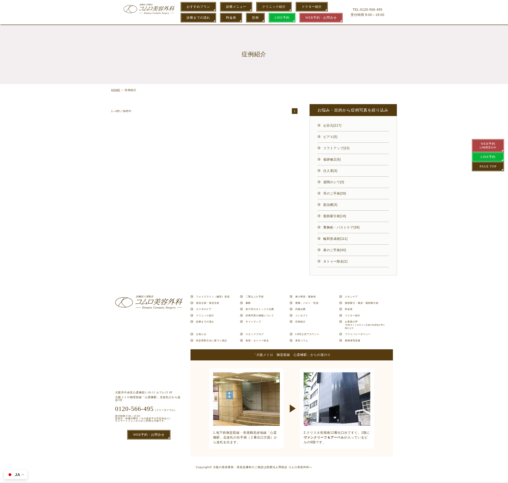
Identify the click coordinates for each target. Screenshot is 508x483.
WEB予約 (487, 145)
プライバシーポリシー (358, 334)
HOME (115, 90)
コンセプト (301, 315)
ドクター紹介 (312, 6)
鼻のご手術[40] (334, 250)
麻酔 (248, 303)
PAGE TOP (488, 166)
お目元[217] (332, 125)
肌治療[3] (330, 204)
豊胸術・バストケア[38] (341, 227)
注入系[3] (330, 170)
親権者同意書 (352, 340)
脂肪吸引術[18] (334, 216)
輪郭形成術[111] (335, 238)
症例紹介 (300, 321)
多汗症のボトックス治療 (260, 309)
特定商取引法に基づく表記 (211, 340)
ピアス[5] (330, 136)
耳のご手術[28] (334, 193)
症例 (255, 17)
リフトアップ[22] (336, 148)
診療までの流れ (198, 17)
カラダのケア (204, 309)
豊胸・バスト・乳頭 (306, 303)
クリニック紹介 (274, 6)
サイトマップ (253, 321)
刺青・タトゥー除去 (257, 340)
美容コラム (301, 340)
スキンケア (351, 296)
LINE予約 (282, 17)
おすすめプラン (198, 6)
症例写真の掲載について (260, 315)
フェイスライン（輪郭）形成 (213, 296)
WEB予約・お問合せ (321, 17)
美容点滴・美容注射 (207, 303)
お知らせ (201, 334)
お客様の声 (365, 324)
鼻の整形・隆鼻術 (305, 296)
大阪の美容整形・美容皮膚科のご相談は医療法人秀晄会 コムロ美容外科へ (262, 467)
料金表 (231, 17)
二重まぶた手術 (255, 296)
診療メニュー (236, 6)
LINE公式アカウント (307, 334)
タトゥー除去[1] (335, 261)
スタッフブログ (255, 334)
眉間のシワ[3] (333, 182)
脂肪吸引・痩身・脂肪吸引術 (361, 303)
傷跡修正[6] (332, 159)
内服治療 (300, 309)
